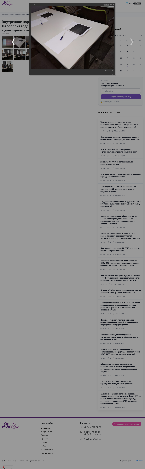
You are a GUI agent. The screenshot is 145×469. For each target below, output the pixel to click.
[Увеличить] (111, 5)
